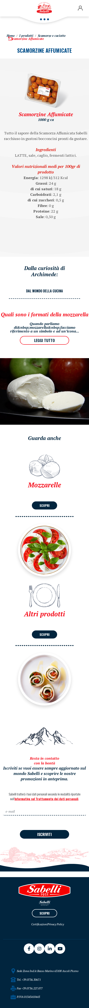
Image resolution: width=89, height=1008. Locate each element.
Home (11, 35)
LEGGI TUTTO (44, 340)
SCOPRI (44, 505)
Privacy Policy (55, 924)
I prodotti (26, 35)
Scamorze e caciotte (52, 35)
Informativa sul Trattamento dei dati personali (46, 798)
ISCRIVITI (44, 834)
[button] (80, 8)
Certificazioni (39, 924)
